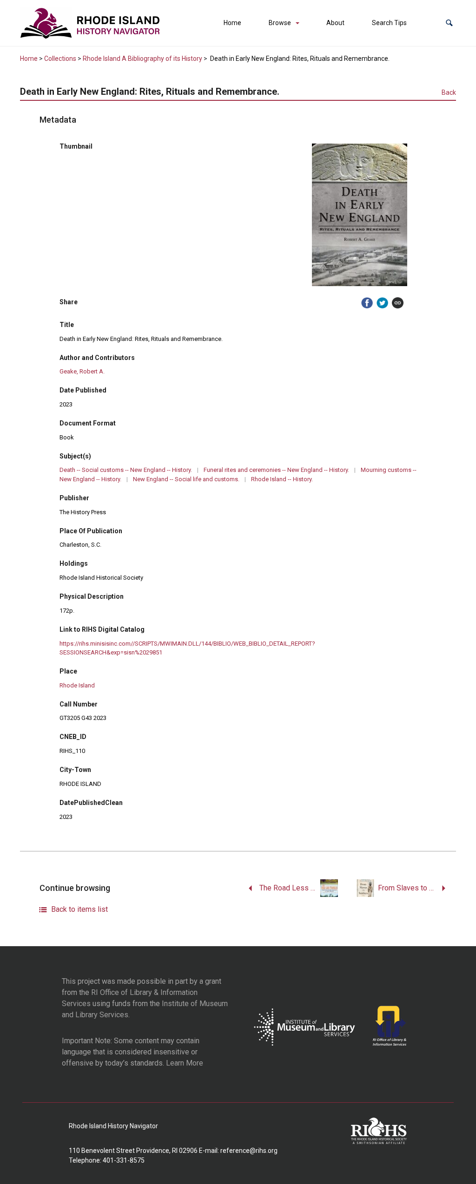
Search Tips (389, 22)
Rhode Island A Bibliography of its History (142, 58)
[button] (449, 23)
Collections (60, 58)
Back (449, 92)
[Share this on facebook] (367, 303)
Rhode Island (77, 685)
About (335, 22)
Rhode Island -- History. (282, 479)
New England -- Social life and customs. (186, 479)
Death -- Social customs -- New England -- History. (126, 469)
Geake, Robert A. (82, 371)
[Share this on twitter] (382, 303)
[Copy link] (397, 303)
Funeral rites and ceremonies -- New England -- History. (276, 469)
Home (232, 22)
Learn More (184, 1063)
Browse (280, 22)
